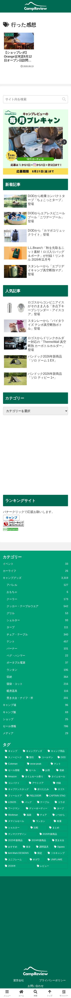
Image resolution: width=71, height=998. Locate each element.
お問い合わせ (36, 985)
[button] (64, 99)
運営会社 (18, 980)
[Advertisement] (35, 454)
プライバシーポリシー (52, 980)
